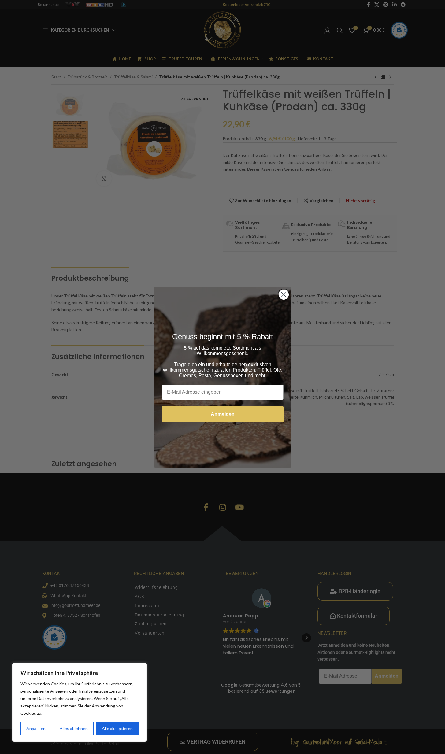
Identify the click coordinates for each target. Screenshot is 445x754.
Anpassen (36, 728)
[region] (79, 702)
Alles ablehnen (74, 728)
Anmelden (223, 414)
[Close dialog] (283, 294)
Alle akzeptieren (117, 728)
